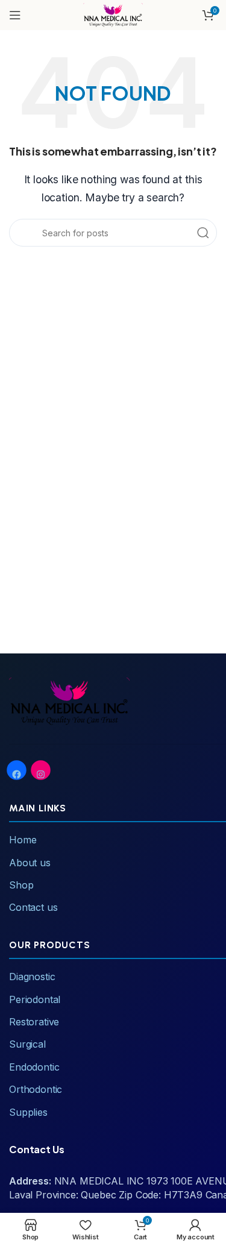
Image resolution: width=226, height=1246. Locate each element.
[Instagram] (41, 774)
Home (22, 840)
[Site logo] (113, 14)
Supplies (28, 1112)
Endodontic (34, 1067)
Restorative (34, 1022)
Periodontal (34, 999)
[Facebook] (17, 774)
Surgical (27, 1044)
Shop (21, 885)
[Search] (203, 233)
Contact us (33, 907)
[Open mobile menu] (15, 15)
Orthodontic (35, 1089)
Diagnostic (32, 977)
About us (30, 863)
